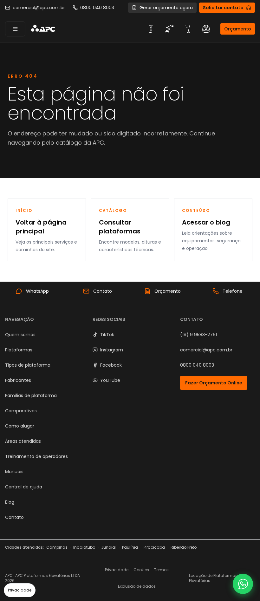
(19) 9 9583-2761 (198, 334)
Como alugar (19, 426)
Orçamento (237, 29)
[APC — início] (42, 29)
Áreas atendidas (23, 441)
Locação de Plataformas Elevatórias (213, 578)
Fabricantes (18, 380)
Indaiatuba (84, 547)
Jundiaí (108, 547)
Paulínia (130, 547)
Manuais (14, 471)
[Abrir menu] (15, 28)
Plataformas (18, 350)
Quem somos (20, 334)
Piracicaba (154, 547)
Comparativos (21, 411)
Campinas (57, 547)
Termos (161, 569)
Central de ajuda (23, 487)
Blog (9, 502)
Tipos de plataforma (27, 365)
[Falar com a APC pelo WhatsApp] (243, 584)
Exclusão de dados (137, 586)
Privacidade (19, 590)
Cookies (141, 569)
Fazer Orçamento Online (213, 383)
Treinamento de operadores (36, 456)
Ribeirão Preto (184, 547)
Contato (14, 517)
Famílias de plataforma (31, 395)
